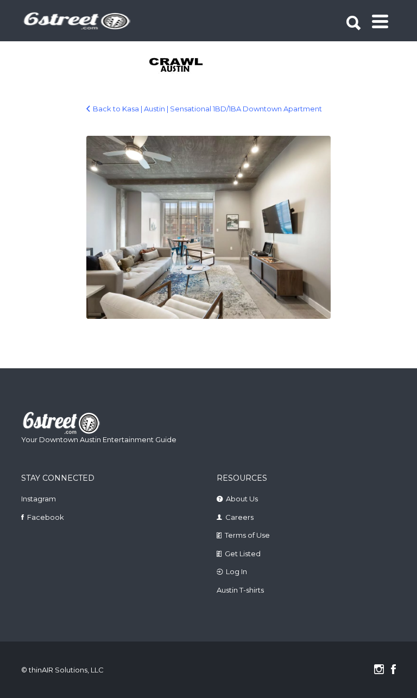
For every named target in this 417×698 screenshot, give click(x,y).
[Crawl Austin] (190, 66)
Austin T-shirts (240, 590)
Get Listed (243, 553)
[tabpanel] (190, 66)
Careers (239, 517)
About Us (242, 498)
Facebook (45, 517)
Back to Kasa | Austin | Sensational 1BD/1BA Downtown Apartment (207, 108)
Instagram (38, 498)
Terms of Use (247, 535)
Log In (236, 571)
